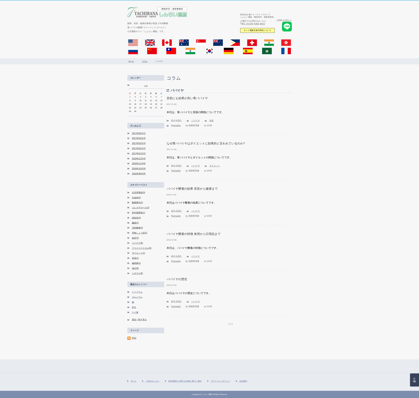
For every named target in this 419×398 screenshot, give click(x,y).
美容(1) (135, 258)
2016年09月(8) (139, 173)
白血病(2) (136, 197)
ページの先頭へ (414, 380)
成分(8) (135, 268)
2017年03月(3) (139, 143)
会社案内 (243, 381)
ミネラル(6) (137, 273)
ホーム (131, 61)
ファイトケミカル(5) (141, 248)
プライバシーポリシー (220, 381)
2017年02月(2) (139, 148)
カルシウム (137, 297)
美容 (211, 120)
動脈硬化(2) (137, 202)
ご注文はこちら (152, 381)
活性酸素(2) (137, 228)
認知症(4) (136, 218)
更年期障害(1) (138, 212)
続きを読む (176, 120)
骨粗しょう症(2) (139, 233)
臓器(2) (135, 223)
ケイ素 (135, 312)
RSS (134, 338)
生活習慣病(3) (138, 192)
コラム (144, 61)
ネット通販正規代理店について (257, 30)
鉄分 (134, 307)
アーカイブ (135, 125)
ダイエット (214, 166)
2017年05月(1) (139, 133)
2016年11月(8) (139, 163)
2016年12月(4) (139, 158)
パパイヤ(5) (137, 243)
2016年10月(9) (139, 168)
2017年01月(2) (139, 153)
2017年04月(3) (139, 138)
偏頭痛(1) (136, 263)
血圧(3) (135, 238)
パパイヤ (195, 120)
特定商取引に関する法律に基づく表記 (185, 381)
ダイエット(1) (138, 253)
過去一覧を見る (139, 319)
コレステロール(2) (140, 207)
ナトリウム (137, 292)
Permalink (176, 125)
